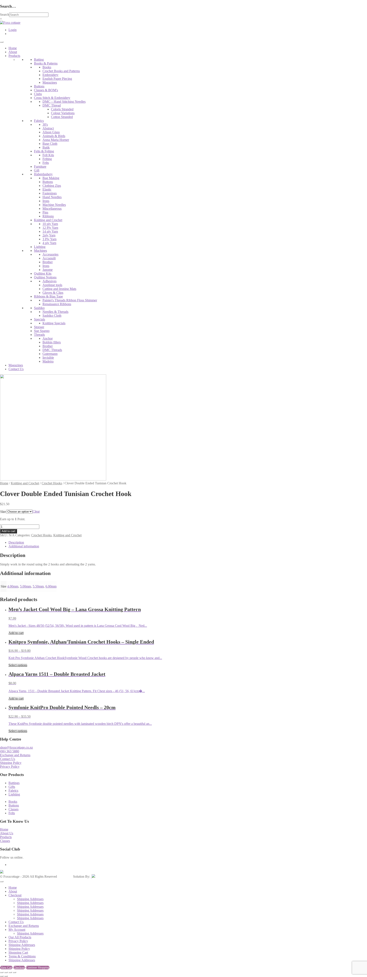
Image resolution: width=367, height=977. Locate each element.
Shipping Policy (10, 763)
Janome (47, 269)
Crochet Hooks (52, 483)
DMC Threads (52, 350)
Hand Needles (52, 197)
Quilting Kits (42, 273)
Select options (17, 665)
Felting (47, 159)
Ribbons (48, 216)
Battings (14, 783)
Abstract (48, 128)
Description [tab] (16, 542)
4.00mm (12, 586)
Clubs (38, 94)
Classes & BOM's (46, 90)
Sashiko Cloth (51, 315)
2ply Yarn (48, 235)
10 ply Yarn (50, 224)
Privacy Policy (10, 766)
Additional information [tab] (23, 546)
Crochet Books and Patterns (61, 71)
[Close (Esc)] (14, 972)
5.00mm (25, 586)
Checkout (14, 895)
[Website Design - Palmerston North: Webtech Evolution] (93, 876)
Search (4, 14)
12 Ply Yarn (50, 227)
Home (12, 48)
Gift (36, 170)
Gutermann (50, 354)
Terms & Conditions (22, 956)
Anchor (47, 338)
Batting (39, 59)
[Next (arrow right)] (6, 976)
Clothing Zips (51, 185)
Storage (39, 327)
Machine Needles (54, 205)
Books (46, 67)
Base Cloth (49, 143)
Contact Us (16, 369)
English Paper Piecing (57, 78)
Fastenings (49, 193)
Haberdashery (43, 174)
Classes (13, 809)
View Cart (6, 967)
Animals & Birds (53, 136)
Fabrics (39, 120)
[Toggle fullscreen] (6, 972)
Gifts (11, 787)
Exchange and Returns (15, 755)
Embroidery (50, 75)
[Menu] (1, 42)
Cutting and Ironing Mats (59, 289)
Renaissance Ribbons (56, 304)
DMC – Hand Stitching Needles (64, 101)
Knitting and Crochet (48, 220)
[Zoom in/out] (1, 972)
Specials (39, 319)
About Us (6, 833)
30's (45, 124)
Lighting (39, 247)
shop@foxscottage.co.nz (16, 747)
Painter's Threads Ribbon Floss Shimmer (69, 300)
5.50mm (38, 586)
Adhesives (49, 281)
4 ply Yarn (49, 243)
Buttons (39, 86)
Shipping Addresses (30, 899)
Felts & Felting (44, 151)
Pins (45, 212)
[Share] (10, 972)
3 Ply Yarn (49, 239)
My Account (16, 929)
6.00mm (50, 586)
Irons (45, 201)
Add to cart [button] (16, 633)
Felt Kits (48, 155)
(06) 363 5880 (9, 751)
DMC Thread (51, 105)
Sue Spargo (41, 331)
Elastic (46, 189)
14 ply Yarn (50, 231)
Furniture (40, 166)
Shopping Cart (18, 952)
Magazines (49, 82)
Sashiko (39, 308)
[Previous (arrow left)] (1, 976)
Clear (36, 511)
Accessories (50, 254)
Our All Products (19, 937)
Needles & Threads (55, 311)
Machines (40, 250)
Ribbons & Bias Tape (48, 296)
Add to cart (8, 531)
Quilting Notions (45, 277)
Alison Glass (51, 132)
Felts (45, 162)
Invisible (48, 357)
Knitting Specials (53, 323)
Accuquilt (49, 258)
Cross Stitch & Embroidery (52, 98)
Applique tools (52, 285)
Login (12, 30)
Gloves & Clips (52, 292)
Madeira (48, 361)
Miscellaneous (52, 208)
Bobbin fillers (51, 342)
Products (14, 56)
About (12, 52)
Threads (39, 334)
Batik (46, 147)
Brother (47, 262)
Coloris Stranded (62, 109)
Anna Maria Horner (55, 140)
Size (3, 511)
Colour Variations (63, 113)
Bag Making (50, 178)
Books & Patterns (46, 63)
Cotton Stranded (62, 117)
